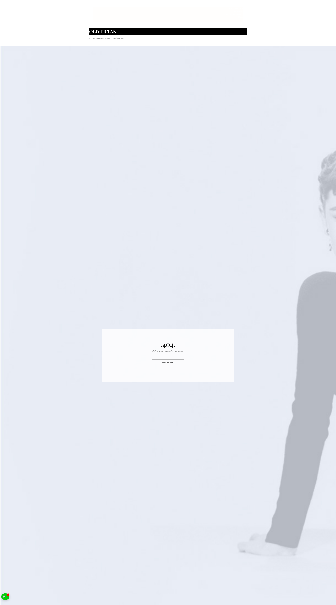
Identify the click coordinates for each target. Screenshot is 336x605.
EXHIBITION (176, 5)
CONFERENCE (160, 5)
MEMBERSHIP (226, 5)
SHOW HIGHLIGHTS (195, 5)
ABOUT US (146, 5)
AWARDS (212, 5)
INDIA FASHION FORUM (100, 38)
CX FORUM (241, 5)
